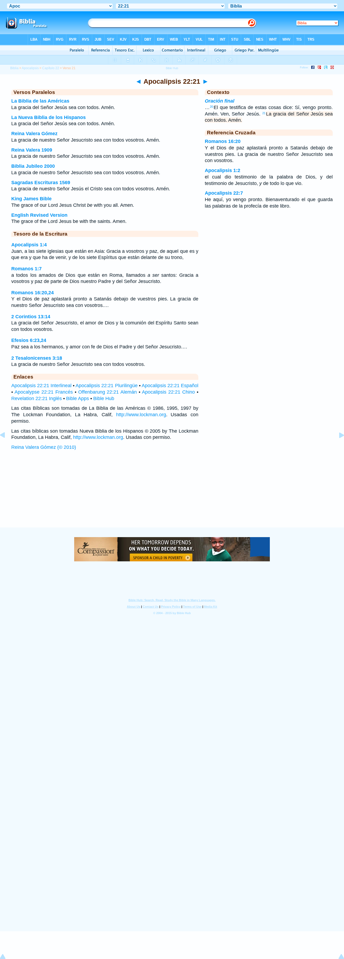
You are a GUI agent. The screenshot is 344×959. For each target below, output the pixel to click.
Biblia (14, 68)
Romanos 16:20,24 (32, 292)
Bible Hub (103, 398)
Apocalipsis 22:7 (224, 193)
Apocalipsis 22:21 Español (170, 385)
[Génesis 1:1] (337, 447)
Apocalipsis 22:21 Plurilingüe (106, 385)
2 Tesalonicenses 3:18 (36, 358)
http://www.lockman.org (141, 414)
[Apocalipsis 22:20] (6, 447)
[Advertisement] (172, 494)
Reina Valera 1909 (31, 150)
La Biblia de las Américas (40, 101)
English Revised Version (39, 215)
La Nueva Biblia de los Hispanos (48, 117)
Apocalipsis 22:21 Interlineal (41, 385)
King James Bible (31, 198)
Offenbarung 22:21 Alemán (107, 392)
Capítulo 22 (50, 68)
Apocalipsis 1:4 (29, 244)
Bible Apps (77, 398)
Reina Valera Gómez (34, 133)
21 (264, 113)
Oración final (219, 101)
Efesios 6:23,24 (28, 340)
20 (211, 106)
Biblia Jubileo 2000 (33, 166)
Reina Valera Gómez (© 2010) (43, 447)
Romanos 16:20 (223, 141)
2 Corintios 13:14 (30, 316)
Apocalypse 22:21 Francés (44, 392)
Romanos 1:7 (26, 268)
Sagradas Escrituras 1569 (40, 182)
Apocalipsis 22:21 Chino (168, 392)
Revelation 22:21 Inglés (36, 398)
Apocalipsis (30, 68)
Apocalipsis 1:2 (222, 170)
